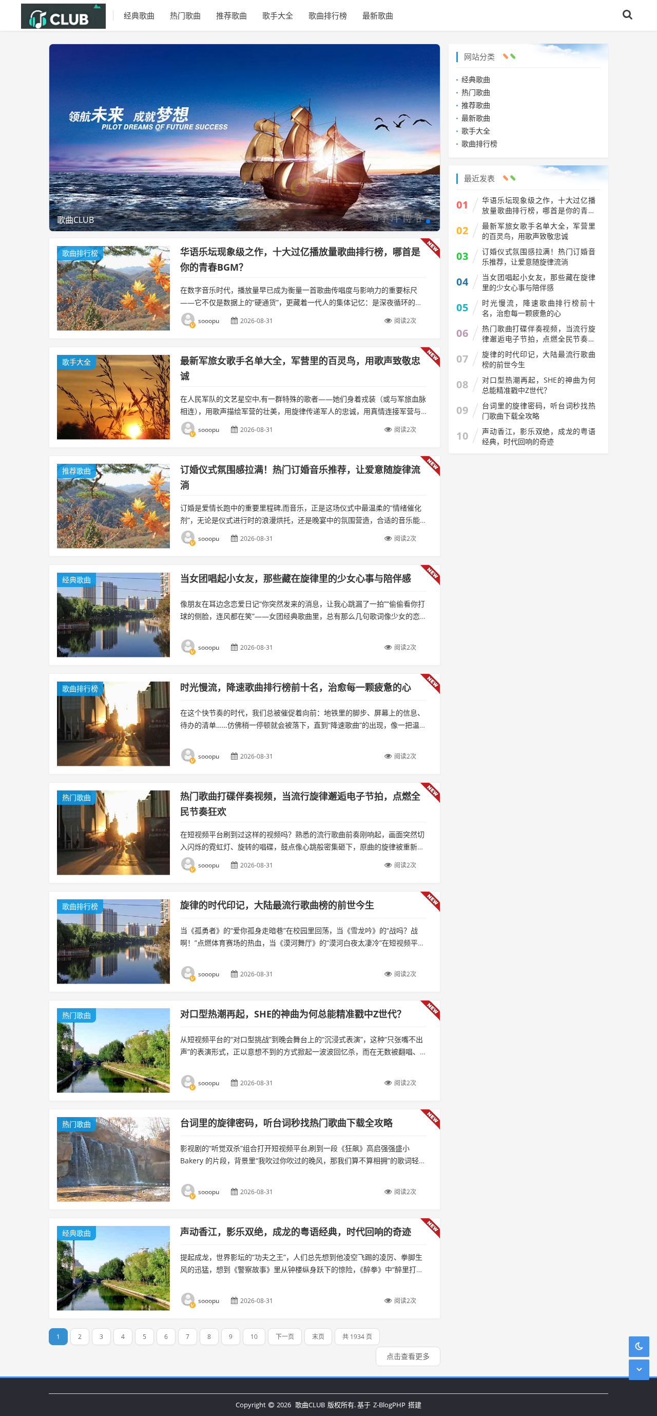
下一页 (285, 1336)
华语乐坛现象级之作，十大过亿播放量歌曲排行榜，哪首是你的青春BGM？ (538, 205)
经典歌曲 (139, 15)
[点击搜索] (628, 15)
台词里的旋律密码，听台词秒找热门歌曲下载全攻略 (286, 1123)
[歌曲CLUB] (67, 15)
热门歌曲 (185, 15)
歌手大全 (277, 15)
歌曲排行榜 (327, 15)
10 (254, 1336)
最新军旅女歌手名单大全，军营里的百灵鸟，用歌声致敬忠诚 (538, 231)
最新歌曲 (377, 15)
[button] (428, 221)
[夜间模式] (639, 1346)
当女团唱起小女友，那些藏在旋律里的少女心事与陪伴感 (295, 578)
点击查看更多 (408, 1356)
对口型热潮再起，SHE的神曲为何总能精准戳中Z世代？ (293, 1014)
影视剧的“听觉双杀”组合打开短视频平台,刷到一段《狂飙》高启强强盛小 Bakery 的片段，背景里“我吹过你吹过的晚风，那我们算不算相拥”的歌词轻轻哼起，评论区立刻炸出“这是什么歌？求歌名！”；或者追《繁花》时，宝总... (303, 1160)
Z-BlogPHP (389, 1404)
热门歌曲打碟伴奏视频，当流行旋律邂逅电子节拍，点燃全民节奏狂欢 (538, 334)
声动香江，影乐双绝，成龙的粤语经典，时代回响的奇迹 (295, 1231)
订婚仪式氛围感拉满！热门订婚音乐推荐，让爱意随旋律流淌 (538, 257)
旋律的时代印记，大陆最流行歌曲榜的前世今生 (277, 905)
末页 (318, 1336)
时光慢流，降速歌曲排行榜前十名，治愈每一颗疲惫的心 (295, 687)
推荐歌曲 (231, 15)
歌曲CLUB (310, 1404)
